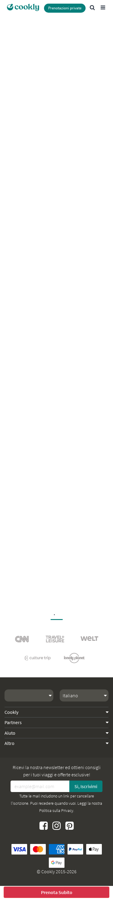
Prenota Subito (56, 892)
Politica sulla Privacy (56, 810)
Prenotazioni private (64, 8)
